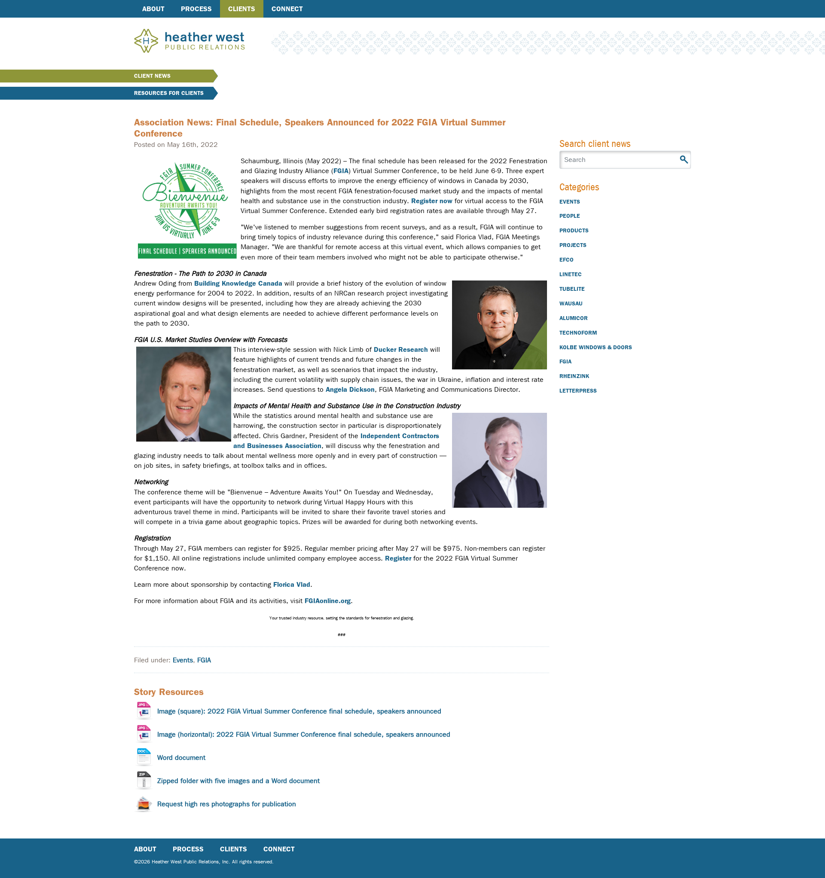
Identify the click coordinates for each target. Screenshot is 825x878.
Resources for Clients (169, 93)
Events (183, 660)
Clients (241, 9)
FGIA (340, 171)
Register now (431, 201)
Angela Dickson (350, 389)
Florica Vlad (291, 584)
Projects (573, 245)
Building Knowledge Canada (238, 283)
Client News (152, 76)
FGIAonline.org (328, 601)
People (569, 216)
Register (398, 558)
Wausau (571, 303)
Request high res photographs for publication (226, 804)
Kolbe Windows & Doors (595, 347)
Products (574, 230)
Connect (287, 9)
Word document (181, 757)
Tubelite (572, 289)
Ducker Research (401, 349)
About (153, 9)
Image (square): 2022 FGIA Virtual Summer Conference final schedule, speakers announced (299, 711)
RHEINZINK (574, 376)
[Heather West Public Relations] (203, 42)
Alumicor (573, 318)
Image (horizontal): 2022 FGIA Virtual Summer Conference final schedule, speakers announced (303, 734)
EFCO (566, 259)
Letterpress (578, 390)
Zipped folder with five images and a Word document (238, 781)
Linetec (570, 274)
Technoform (578, 332)
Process (196, 9)
